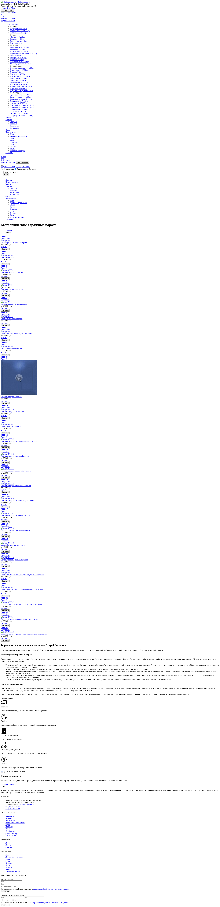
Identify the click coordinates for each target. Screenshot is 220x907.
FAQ (12, 134)
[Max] (8, 13)
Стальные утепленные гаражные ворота (16, 334)
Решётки (9, 120)
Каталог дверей (12, 25)
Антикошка (14, 128)
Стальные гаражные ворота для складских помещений (22, 575)
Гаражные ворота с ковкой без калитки (16, 471)
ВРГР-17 (4, 509)
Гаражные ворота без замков (12, 272)
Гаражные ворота (8, 257)
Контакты (9, 153)
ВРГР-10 (4, 405)
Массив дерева (11, 833)
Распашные (14, 126)
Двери (8, 843)
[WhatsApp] (2, 16)
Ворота (8, 118)
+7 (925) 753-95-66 (8, 19)
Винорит (9, 827)
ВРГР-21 (4, 568)
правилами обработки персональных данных (51, 889)
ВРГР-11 (4, 420)
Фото (12, 144)
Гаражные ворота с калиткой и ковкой (16, 486)
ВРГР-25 (4, 628)
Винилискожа (11, 816)
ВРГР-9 (4, 357)
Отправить (5, 891)
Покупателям (11, 132)
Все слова (32, 169)
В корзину (5, 249)
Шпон (8, 829)
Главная (9, 180)
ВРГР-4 (4, 281)
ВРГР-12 (4, 435)
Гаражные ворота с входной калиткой (15, 456)
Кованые (13, 124)
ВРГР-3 (4, 266)
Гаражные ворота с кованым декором (15, 515)
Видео (12, 149)
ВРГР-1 (4, 236)
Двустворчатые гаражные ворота (14, 243)
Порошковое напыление (15, 823)
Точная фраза (8, 169)
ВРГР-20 (4, 554)
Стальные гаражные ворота (11, 319)
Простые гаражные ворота (11, 348)
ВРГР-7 (4, 327)
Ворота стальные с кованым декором (15, 530)
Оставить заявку (7, 10)
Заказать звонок (22, 162)
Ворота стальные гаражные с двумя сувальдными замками (24, 634)
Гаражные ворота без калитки (12, 412)
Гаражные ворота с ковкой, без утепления (17, 500)
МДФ (8, 825)
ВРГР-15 (4, 479)
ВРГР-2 (4, 251)
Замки (12, 138)
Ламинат (9, 818)
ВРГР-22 (4, 583)
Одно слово (21, 169)
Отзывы (13, 147)
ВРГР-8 (4, 342)
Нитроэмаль (10, 821)
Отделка (13, 142)
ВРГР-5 (4, 298)
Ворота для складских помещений (14, 560)
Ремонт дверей (11, 835)
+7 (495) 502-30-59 (8, 21)
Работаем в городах (17, 151)
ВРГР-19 (4, 539)
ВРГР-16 (4, 494)
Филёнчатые (10, 831)
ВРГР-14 (4, 465)
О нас (8, 130)
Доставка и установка (18, 136)
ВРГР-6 (4, 313)
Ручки (12, 140)
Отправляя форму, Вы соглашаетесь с (36, 889)
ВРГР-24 (4, 613)
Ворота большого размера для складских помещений (21, 604)
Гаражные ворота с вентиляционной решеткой (19, 441)
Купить (4, 247)
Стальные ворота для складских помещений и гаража (22, 589)
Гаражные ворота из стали (11, 397)
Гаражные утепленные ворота (12, 289)
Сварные (13, 122)
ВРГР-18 (4, 524)
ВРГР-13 (4, 450)
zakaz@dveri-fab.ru (8, 8)
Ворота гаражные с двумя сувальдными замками (20, 619)
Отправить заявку (8, 784)
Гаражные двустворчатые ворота (14, 304)
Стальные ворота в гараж (11, 426)
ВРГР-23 (4, 598)
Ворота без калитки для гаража (13, 545)
